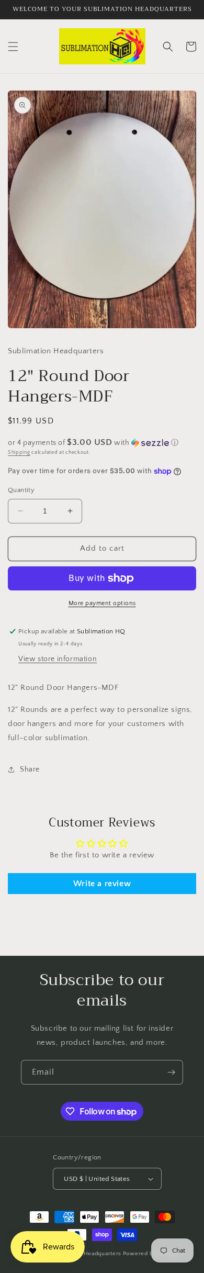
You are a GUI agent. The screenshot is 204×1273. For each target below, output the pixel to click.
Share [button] (30, 769)
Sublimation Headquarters (85, 1253)
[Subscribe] (171, 1072)
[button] (13, 46)
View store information (57, 659)
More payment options (102, 603)
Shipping (19, 452)
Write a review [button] (102, 883)
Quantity (21, 490)
